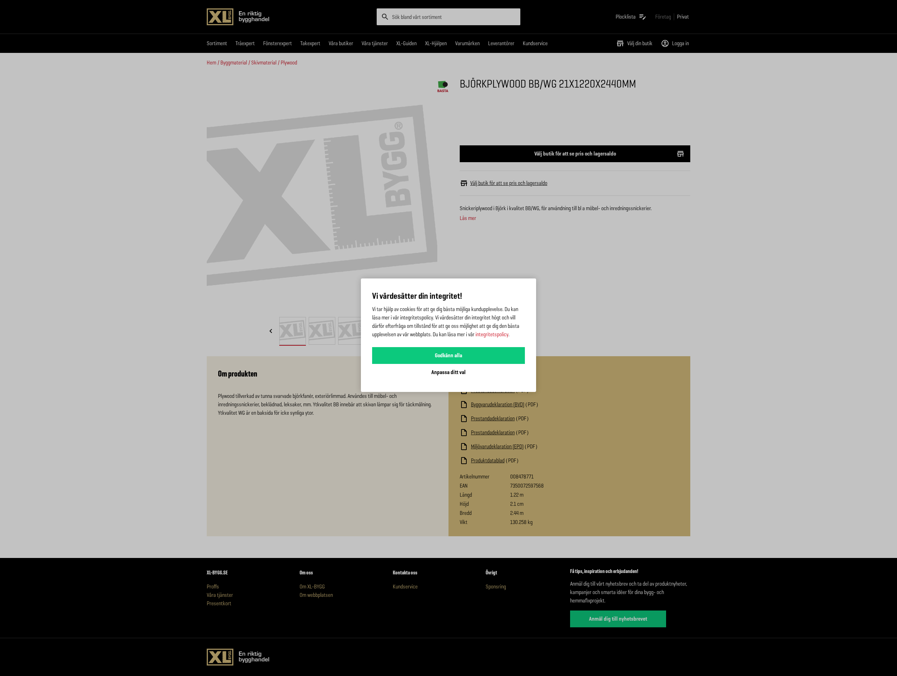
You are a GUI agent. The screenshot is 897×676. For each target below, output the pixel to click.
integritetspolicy (491, 334)
